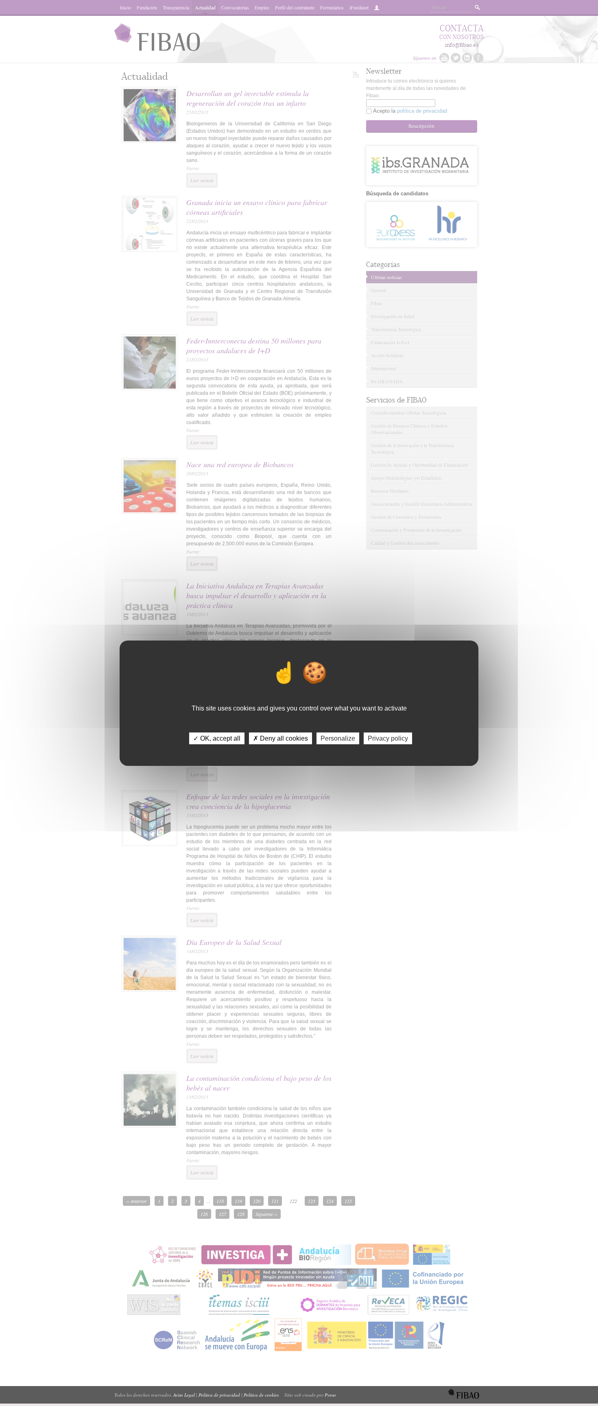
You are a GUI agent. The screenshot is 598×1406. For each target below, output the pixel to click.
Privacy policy (388, 738)
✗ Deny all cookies (280, 738)
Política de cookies (261, 1395)
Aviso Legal (184, 1395)
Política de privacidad (219, 1395)
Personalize (338, 738)
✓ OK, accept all (216, 738)
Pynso (330, 1395)
